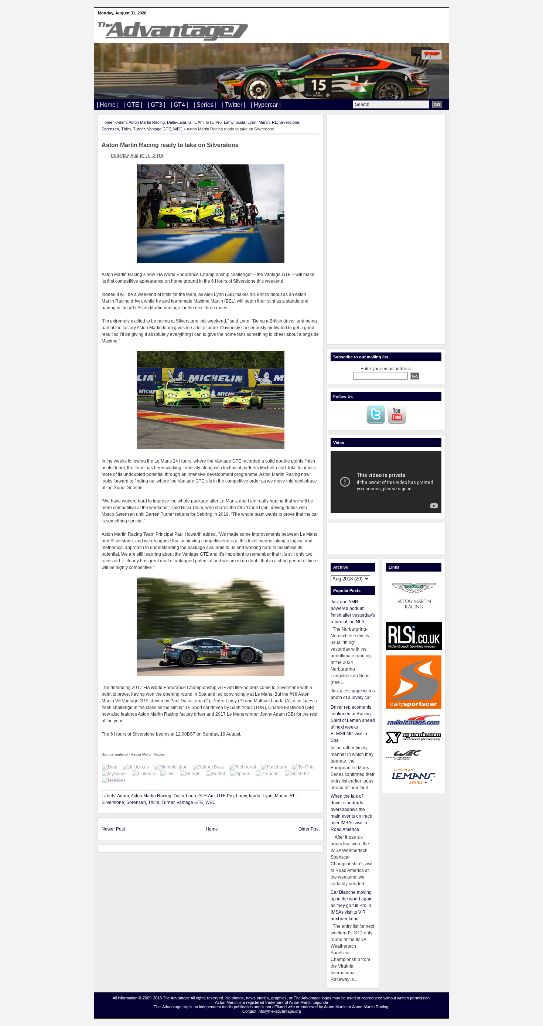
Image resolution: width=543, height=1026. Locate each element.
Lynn (251, 122)
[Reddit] (215, 773)
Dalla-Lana (176, 122)
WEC (177, 129)
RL (274, 122)
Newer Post (113, 829)
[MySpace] (114, 773)
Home (107, 122)
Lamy (228, 122)
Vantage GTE (159, 129)
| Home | (108, 105)
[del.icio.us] (136, 767)
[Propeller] (268, 773)
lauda (240, 122)
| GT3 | (156, 105)
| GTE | (133, 105)
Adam (121, 122)
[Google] (190, 773)
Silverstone (289, 122)
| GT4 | (179, 105)
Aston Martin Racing (147, 122)
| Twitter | (233, 105)
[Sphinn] (240, 773)
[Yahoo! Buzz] (208, 767)
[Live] (167, 773)
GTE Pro (214, 122)
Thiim (126, 129)
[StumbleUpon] (171, 767)
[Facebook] (274, 767)
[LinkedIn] (143, 773)
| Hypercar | (266, 105)
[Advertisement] (386, 230)
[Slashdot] (297, 773)
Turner (139, 129)
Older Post (309, 829)
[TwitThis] (303, 767)
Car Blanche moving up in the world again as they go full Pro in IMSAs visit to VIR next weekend (352, 905)
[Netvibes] (114, 780)
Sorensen (110, 129)
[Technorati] (242, 767)
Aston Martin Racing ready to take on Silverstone (170, 145)
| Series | (205, 105)
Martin (264, 122)
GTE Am (196, 122)
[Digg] (109, 767)
